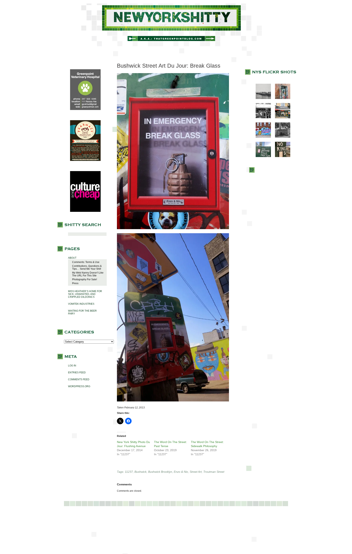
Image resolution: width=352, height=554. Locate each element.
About (72, 257)
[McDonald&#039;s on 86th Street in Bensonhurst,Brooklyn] (280, 117)
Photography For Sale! (84, 279)
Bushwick (140, 471)
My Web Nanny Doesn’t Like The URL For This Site (87, 274)
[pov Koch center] (261, 98)
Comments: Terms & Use (85, 262)
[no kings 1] (280, 156)
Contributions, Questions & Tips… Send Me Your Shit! (87, 267)
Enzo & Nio (181, 471)
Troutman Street (213, 471)
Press (75, 283)
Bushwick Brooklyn (160, 471)
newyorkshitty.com (176, 24)
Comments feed (78, 379)
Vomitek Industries (81, 303)
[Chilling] (280, 136)
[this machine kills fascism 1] (261, 156)
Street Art (196, 471)
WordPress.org (79, 386)
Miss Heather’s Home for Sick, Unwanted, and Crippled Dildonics (85, 294)
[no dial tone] (280, 98)
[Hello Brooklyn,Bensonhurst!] (261, 136)
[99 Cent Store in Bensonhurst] (261, 117)
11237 (129, 471)
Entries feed (77, 372)
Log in (72, 365)
